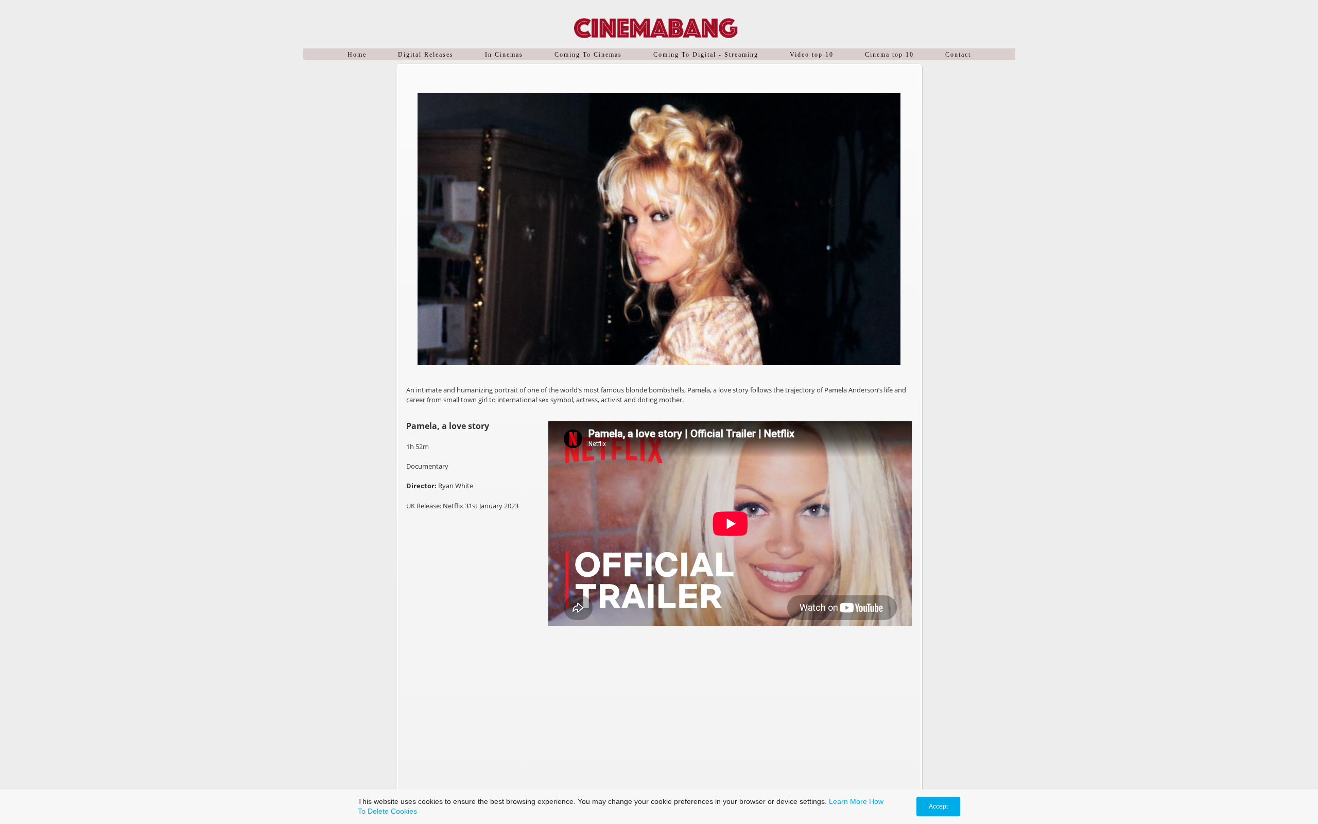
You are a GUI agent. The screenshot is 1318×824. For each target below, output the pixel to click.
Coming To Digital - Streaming (705, 54)
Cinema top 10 (889, 54)
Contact (958, 54)
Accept (938, 806)
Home (357, 54)
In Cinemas (504, 54)
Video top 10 (812, 54)
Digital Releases (426, 54)
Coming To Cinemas (588, 54)
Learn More (848, 801)
